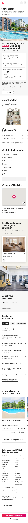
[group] (14, 66)
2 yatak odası (14, 104)
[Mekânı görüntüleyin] (13, 416)
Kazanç (12, 323)
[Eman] (4, 260)
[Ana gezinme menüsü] (25, 2)
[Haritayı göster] (14, 197)
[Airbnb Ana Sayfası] (3, 2)
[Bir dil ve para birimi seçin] (21, 2)
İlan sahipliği (5, 323)
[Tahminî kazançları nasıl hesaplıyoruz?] (14, 138)
